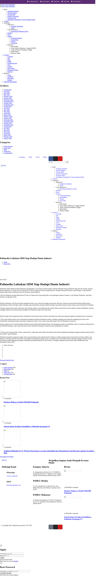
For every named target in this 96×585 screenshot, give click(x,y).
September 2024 (8, 105)
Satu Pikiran (71, 1)
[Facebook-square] (51, 527)
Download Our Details (6, 456)
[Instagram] (55, 158)
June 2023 (7, 130)
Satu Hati (61, 1)
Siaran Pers (7, 151)
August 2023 (7, 126)
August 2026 (7, 89)
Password (3, 555)
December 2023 (8, 120)
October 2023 (8, 123)
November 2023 (8, 121)
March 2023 (7, 135)
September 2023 (8, 125)
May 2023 (7, 131)
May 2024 (7, 111)
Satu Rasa (51, 1)
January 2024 (8, 118)
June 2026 (7, 93)
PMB (5, 149)
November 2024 (8, 101)
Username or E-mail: (6, 571)
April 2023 (7, 133)
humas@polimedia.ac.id (14, 485)
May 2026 (7, 95)
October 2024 (8, 103)
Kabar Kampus (8, 146)
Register (15, 561)
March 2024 (7, 115)
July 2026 (6, 91)
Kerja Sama (7, 148)
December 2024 (8, 100)
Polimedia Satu (28, 1)
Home (5, 262)
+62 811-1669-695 (12, 476)
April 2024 (7, 113)
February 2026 (8, 96)
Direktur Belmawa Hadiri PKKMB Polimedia (21, 402)
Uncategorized (8, 153)
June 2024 (7, 110)
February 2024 (8, 116)
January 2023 (8, 138)
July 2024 (6, 108)
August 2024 (7, 106)
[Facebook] (51, 158)
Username (3, 554)
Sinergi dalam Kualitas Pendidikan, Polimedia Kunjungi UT (27, 426)
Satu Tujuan (40, 1)
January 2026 (8, 98)
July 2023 (6, 128)
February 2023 (8, 136)
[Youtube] (60, 158)
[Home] (3, 165)
